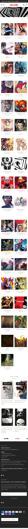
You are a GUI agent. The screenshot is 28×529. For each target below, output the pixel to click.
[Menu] (1, 5)
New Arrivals (14, 377)
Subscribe (14, 499)
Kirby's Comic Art (7, 524)
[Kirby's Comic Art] (14, 5)
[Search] (4, 5)
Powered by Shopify (15, 524)
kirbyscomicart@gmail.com (12, 450)
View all (14, 379)
